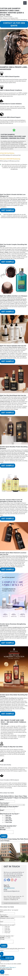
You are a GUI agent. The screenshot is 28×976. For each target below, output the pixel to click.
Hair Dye (8, 817)
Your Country (4, 803)
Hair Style (9, 819)
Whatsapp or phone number (9, 806)
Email (2, 810)
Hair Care (8, 815)
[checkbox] (4, 815)
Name (2, 799)
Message (3, 829)
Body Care (9, 820)
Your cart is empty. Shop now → (8, 967)
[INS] (12, 879)
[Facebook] (8, 879)
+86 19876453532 (9, 888)
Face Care (9, 822)
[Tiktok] (15, 879)
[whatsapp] (5, 879)
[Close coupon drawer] (2, 972)
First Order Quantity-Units (8, 826)
